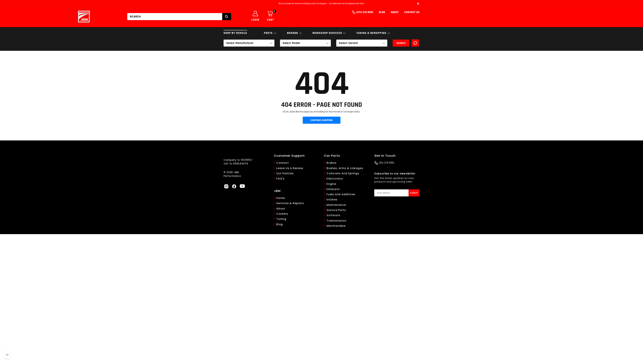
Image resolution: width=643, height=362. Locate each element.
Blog (382, 12)
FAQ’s (280, 178)
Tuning (281, 219)
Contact (282, 163)
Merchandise (336, 226)
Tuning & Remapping (371, 33)
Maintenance (336, 205)
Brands (293, 33)
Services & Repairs (290, 203)
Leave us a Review (289, 168)
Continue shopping (321, 120)
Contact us (411, 12)
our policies (285, 173)
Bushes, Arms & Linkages (345, 168)
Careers (282, 214)
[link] (226, 186)
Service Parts (336, 210)
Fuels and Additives (341, 194)
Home (280, 198)
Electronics (335, 178)
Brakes (332, 163)
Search (401, 43)
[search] (226, 16)
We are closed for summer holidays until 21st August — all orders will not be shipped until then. (321, 3)
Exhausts (333, 189)
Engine (331, 184)
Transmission (336, 221)
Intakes (332, 199)
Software (333, 215)
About (395, 12)
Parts (268, 33)
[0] (270, 14)
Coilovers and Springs (343, 173)
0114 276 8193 (364, 12)
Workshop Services (327, 33)
